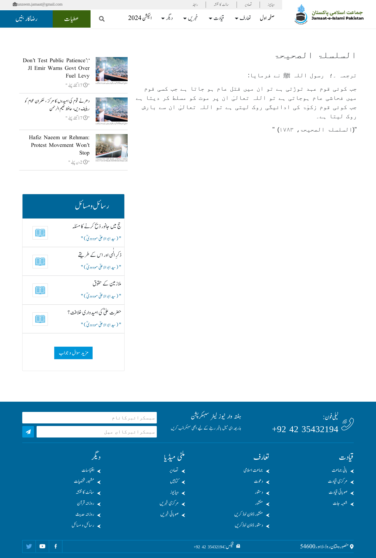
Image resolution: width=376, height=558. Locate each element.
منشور (259, 503)
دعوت (258, 481)
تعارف (245, 18)
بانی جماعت (339, 470)
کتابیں (174, 481)
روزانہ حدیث (84, 514)
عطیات (71, 19)
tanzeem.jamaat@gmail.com (39, 4)
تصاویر (248, 5)
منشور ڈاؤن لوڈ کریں (248, 514)
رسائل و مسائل (83, 525)
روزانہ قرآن (85, 503)
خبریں (193, 18)
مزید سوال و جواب (73, 352)
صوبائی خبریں (169, 514)
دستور (259, 492)
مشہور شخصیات (84, 481)
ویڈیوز (271, 5)
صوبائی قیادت (338, 492)
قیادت (219, 18)
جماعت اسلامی (253, 470)
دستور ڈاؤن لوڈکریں (249, 525)
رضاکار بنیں (26, 19)
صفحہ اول (267, 18)
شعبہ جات (340, 503)
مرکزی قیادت (337, 481)
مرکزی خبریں (169, 503)
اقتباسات (88, 470)
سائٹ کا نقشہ (221, 5)
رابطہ (195, 5)
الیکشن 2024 (140, 18)
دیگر (169, 18)
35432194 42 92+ (305, 429)
